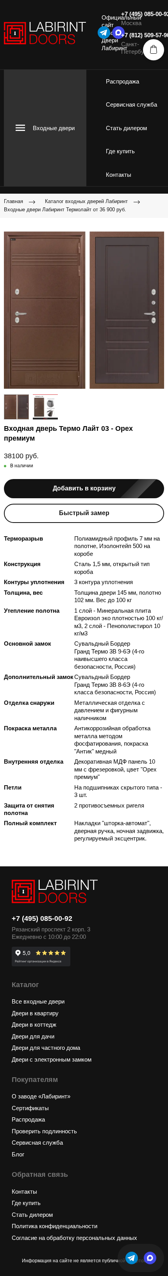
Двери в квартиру (35, 1013)
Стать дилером (126, 128)
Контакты (118, 174)
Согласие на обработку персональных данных (74, 1237)
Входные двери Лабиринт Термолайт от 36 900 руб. (65, 209)
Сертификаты (30, 1108)
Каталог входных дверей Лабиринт (86, 201)
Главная (13, 201)
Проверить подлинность (44, 1131)
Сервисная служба (131, 104)
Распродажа (122, 81)
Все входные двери (38, 1001)
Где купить (120, 151)
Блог (18, 1154)
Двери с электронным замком (51, 1059)
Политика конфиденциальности (54, 1226)
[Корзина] (153, 49)
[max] (150, 1258)
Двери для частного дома (46, 1047)
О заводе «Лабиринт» (41, 1096)
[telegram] (104, 32)
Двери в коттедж (34, 1024)
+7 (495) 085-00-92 (42, 918)
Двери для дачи (33, 1036)
